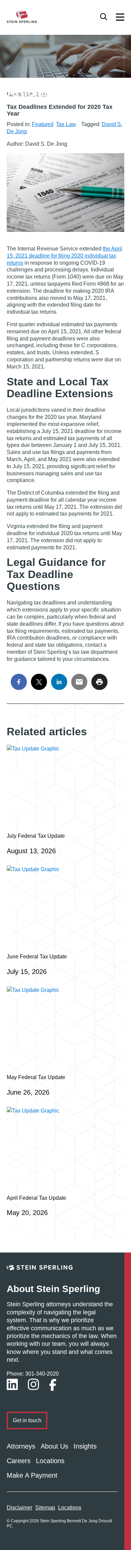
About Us (54, 1446)
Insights (85, 1446)
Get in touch (27, 1420)
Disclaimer (19, 1507)
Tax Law (66, 124)
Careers (19, 1460)
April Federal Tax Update (36, 1198)
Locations (50, 1460)
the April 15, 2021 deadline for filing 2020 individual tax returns (64, 256)
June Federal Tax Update (37, 956)
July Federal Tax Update (36, 836)
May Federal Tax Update (36, 1077)
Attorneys (21, 1446)
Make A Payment (32, 1475)
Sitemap (45, 1507)
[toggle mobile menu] (120, 16)
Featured (42, 124)
